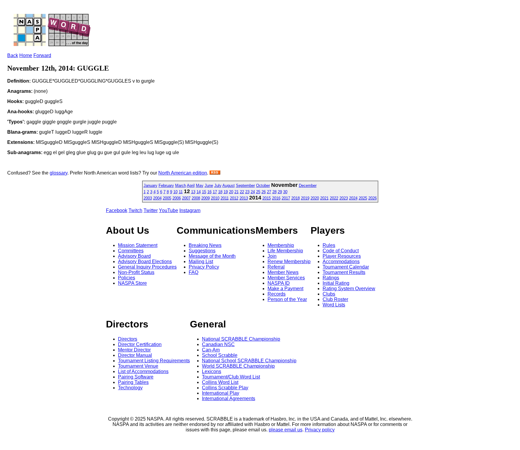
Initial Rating (336, 283)
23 (247, 192)
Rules (329, 245)
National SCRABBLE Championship (241, 339)
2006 (176, 198)
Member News (283, 272)
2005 (167, 198)
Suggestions (202, 250)
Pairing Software (135, 376)
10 (175, 192)
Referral (276, 266)
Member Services (286, 277)
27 (269, 192)
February (166, 185)
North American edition (182, 172)
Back (12, 55)
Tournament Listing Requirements (154, 360)
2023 (343, 198)
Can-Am (211, 349)
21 (236, 192)
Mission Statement (137, 245)
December (308, 185)
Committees (131, 250)
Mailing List (201, 261)
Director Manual (135, 355)
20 (231, 192)
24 (253, 192)
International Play (220, 393)
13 (193, 192)
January (150, 185)
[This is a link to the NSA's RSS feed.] (214, 172)
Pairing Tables (133, 382)
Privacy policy (320, 429)
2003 (148, 198)
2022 (334, 198)
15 (204, 192)
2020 (315, 198)
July (217, 185)
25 (258, 192)
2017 (286, 198)
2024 (353, 198)
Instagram (189, 210)
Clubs (329, 293)
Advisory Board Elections (145, 261)
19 (226, 192)
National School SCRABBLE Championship (249, 360)
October (263, 185)
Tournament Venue (138, 366)
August (228, 185)
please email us (285, 429)
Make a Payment (285, 288)
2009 (205, 198)
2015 (266, 198)
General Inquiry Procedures (147, 266)
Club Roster (335, 299)
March (180, 185)
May (199, 185)
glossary (58, 172)
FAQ (193, 272)
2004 (157, 198)
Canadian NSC (218, 344)
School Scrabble (219, 355)
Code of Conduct (341, 250)
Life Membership (285, 250)
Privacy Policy (204, 266)
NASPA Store (132, 283)
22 (242, 192)
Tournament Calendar (346, 266)
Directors (127, 339)
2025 (363, 198)
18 (220, 192)
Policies (126, 277)
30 (285, 192)
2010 (215, 198)
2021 (324, 198)
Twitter (151, 210)
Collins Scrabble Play (225, 387)
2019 (305, 198)
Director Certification (140, 344)
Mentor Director (134, 349)
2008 (196, 198)
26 (264, 192)
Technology (130, 387)
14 (199, 192)
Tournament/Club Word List (231, 376)
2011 (225, 198)
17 (215, 192)
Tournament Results (344, 272)
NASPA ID (279, 283)
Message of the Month (212, 256)
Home (25, 55)
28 (274, 192)
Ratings (331, 277)
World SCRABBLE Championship (238, 366)
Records (277, 293)
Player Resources (342, 256)
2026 (372, 198)
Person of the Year (287, 299)
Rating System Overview (349, 288)
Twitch (135, 210)
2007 (186, 198)
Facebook (116, 210)
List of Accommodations (143, 371)
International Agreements (228, 398)
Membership (281, 245)
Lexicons (211, 371)
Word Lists (334, 304)
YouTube (168, 210)
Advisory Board (134, 256)
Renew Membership (289, 261)
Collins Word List (220, 382)
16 (209, 192)
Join (272, 256)
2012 (234, 198)
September (245, 185)
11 (181, 192)
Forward (42, 55)
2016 (276, 198)
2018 (295, 198)
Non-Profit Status (136, 272)
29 (280, 192)
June (209, 185)
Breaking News (205, 245)
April (191, 185)
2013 (244, 198)
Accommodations (341, 261)
